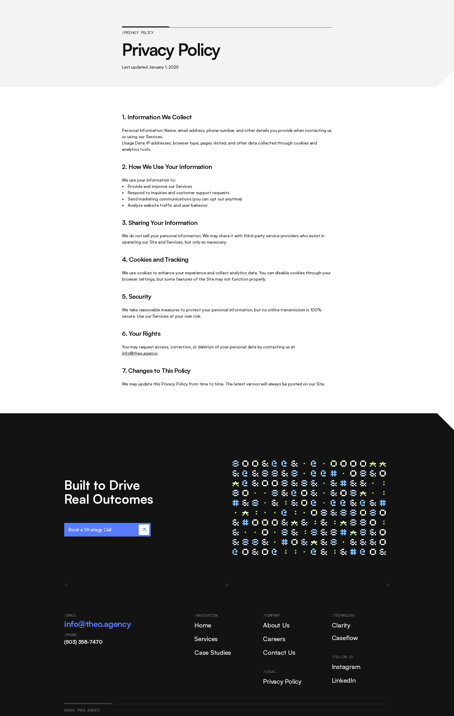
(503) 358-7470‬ (83, 641)
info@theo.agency (139, 353)
